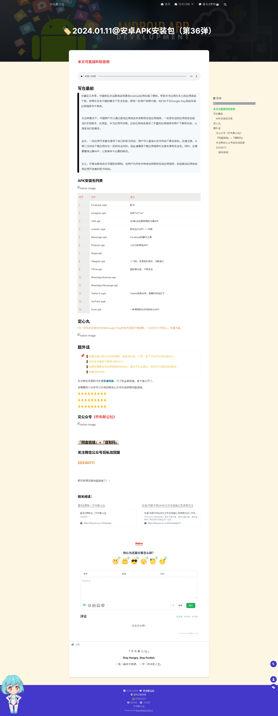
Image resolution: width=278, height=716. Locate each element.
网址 (162, 574)
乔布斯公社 (148, 690)
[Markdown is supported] (85, 605)
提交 (191, 605)
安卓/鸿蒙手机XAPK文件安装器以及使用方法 (167, 505)
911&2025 (140, 698)
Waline (191, 633)
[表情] (89, 605)
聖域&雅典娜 (140, 694)
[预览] (103, 605)
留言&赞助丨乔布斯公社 (91, 505)
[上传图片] (98, 605)
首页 (168, 4)
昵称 (86, 574)
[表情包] (94, 605)
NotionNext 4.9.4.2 (144, 710)
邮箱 (124, 574)
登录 (180, 605)
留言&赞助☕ (211, 4)
